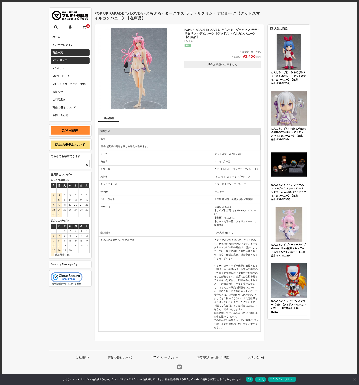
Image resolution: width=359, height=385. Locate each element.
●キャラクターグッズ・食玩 (69, 84)
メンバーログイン (63, 44)
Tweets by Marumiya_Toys (65, 264)
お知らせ (58, 92)
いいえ (260, 379)
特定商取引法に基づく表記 (213, 357)
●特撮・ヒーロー (63, 76)
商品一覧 (58, 52)
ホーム (56, 37)
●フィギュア (60, 60)
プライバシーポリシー (164, 357)
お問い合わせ (60, 115)
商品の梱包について (64, 107)
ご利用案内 (59, 99)
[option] (139, 68)
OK (249, 379)
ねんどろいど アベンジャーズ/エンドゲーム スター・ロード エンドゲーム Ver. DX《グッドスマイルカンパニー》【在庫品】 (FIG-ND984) (288, 192)
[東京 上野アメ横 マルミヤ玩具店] (70, 17)
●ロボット (59, 68)
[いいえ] (354, 379)
